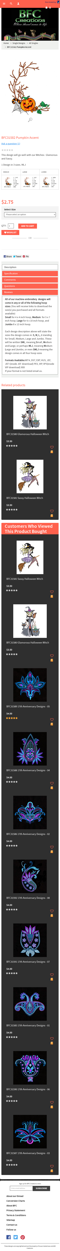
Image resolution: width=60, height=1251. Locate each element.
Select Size (10, 209)
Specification (11, 273)
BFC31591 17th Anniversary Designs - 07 (28, 962)
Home (6, 43)
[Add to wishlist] (52, 447)
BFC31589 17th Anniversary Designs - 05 (28, 706)
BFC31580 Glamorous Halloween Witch (27, 434)
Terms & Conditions (16, 1215)
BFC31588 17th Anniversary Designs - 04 (28, 770)
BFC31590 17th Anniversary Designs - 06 (28, 1089)
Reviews (8, 292)
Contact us (11, 1224)
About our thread (14, 1196)
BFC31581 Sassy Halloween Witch (24, 498)
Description (10, 267)
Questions (9, 286)
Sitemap (10, 1220)
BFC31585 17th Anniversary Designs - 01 (28, 1025)
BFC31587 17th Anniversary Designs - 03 (28, 1153)
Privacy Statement (15, 1210)
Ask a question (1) (10, 143)
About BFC (11, 1205)
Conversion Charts (15, 1201)
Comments (10, 279)
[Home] (30, 18)
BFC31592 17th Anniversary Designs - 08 (28, 898)
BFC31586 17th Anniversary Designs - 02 (28, 834)
